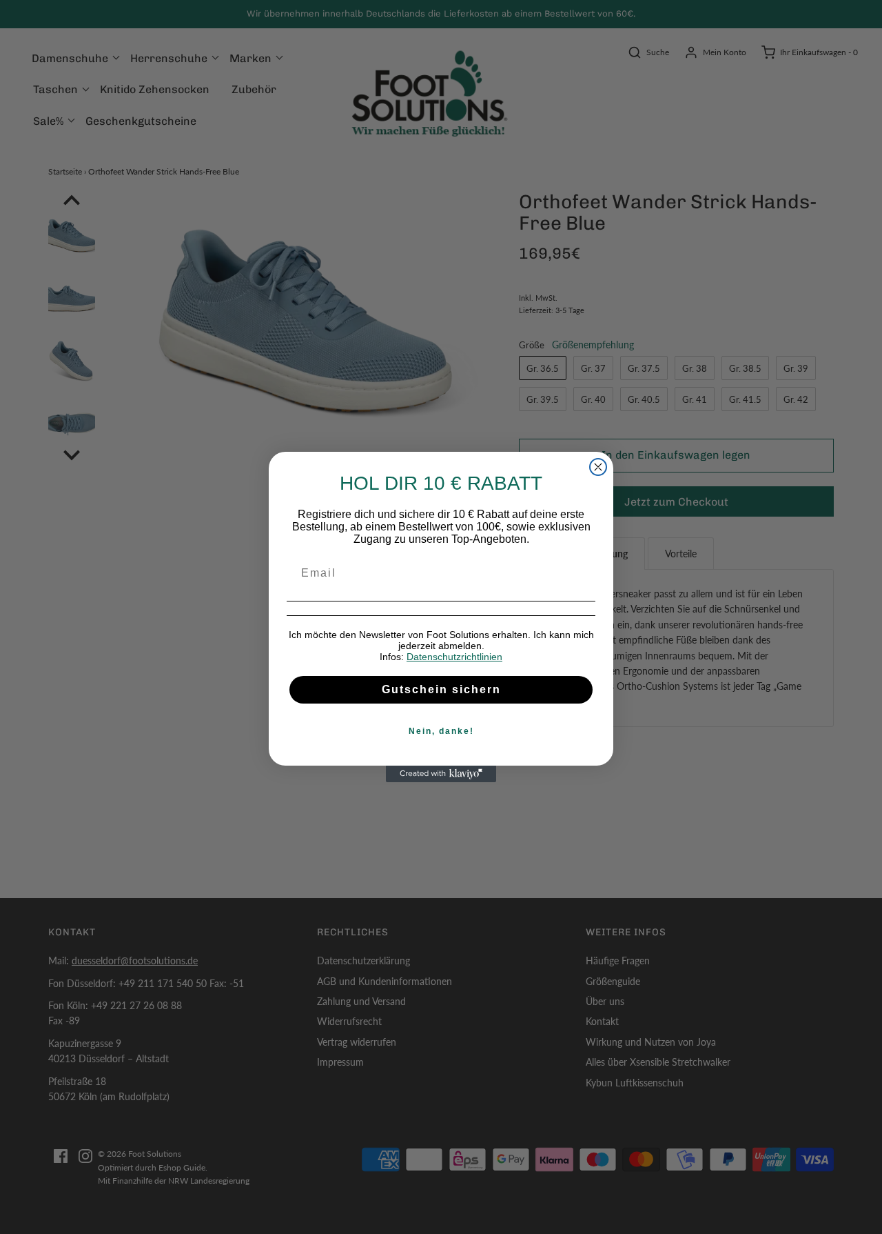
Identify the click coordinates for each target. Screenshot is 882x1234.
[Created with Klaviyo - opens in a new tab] (441, 774)
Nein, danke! (441, 731)
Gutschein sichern (441, 689)
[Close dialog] (598, 467)
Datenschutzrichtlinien (454, 656)
